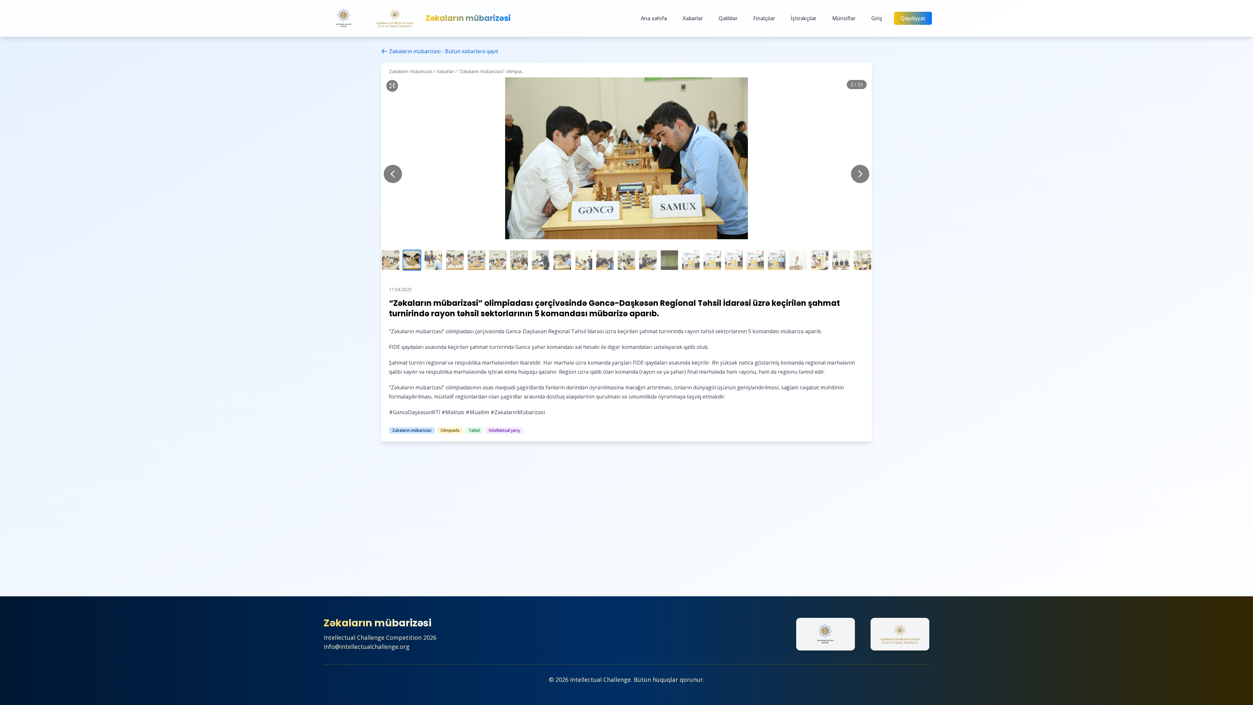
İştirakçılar (803, 18)
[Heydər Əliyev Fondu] (344, 18)
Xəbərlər (693, 18)
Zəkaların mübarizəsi (468, 18)
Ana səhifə (654, 18)
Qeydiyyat (913, 18)
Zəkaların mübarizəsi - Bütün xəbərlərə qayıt (443, 51)
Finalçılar (764, 18)
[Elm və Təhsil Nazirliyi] (395, 18)
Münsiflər (844, 18)
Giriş (876, 18)
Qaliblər (728, 18)
